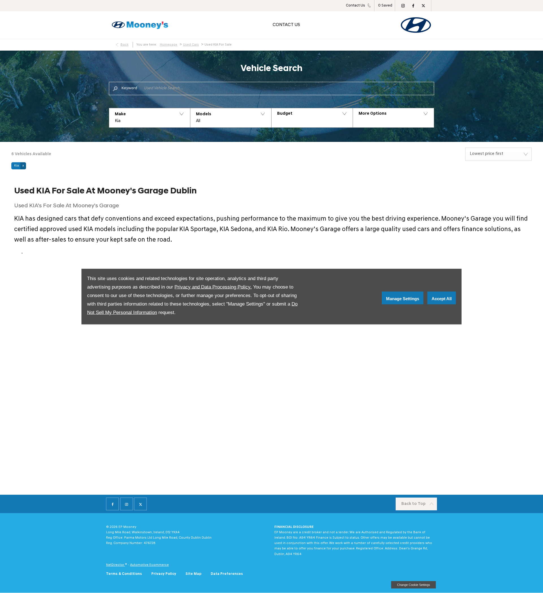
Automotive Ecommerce (149, 565)
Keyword (129, 88)
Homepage (168, 44)
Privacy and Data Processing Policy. (213, 287)
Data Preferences (227, 574)
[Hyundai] (415, 25)
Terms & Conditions (124, 574)
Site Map (193, 574)
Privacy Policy (163, 574)
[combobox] (498, 154)
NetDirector (115, 565)
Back (124, 44)
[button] (149, 117)
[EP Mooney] (140, 25)
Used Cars (191, 44)
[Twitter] (423, 5)
